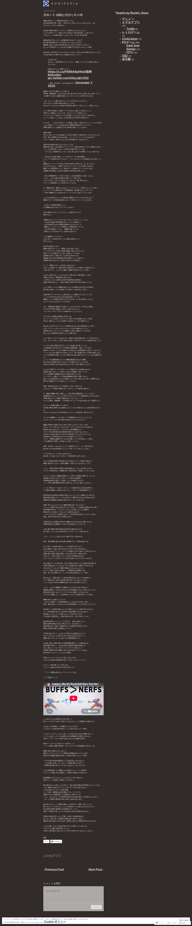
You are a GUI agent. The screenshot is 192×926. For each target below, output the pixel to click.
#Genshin (54, 75)
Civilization (130, 39)
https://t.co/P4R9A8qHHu (66, 71)
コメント (96, 907)
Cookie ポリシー (55, 921)
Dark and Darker (132, 47)
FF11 (129, 52)
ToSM (130, 29)
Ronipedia (65, 3)
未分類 (126, 59)
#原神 (88, 71)
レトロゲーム (131, 32)
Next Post (95, 869)
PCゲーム (128, 42)
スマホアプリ (52, 855)
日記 (125, 56)
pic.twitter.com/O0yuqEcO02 (68, 78)
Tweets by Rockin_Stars (131, 13)
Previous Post (54, 869)
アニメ (126, 19)
